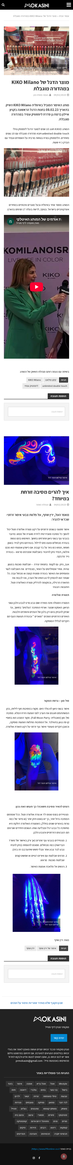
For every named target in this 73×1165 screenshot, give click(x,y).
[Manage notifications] (64, 1156)
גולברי (33, 1089)
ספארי (41, 1115)
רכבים (43, 1127)
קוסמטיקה (22, 1121)
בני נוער (53, 1089)
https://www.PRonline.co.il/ (45, 1148)
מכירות (18, 1102)
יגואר (26, 1096)
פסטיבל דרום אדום (40, 1121)
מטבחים (29, 1102)
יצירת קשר (59, 1038)
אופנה (29, 1083)
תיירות (33, 1127)
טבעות (64, 1096)
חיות (13, 1089)
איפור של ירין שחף (47, 948)
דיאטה (23, 1089)
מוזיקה (41, 1102)
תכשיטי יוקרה (60, 1133)
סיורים (51, 1115)
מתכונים (35, 1108)
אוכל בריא (41, 1083)
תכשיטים (45, 1133)
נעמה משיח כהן (40, 95)
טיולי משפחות (49, 1096)
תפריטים (21, 1133)
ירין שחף (30, 948)
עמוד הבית (64, 16)
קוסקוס (63, 1127)
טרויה (36, 1096)
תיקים (23, 1127)
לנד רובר (63, 1102)
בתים (43, 1089)
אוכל (52, 1083)
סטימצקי (63, 1115)
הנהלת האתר (42, 504)
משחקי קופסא (50, 1108)
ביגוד (10, 1083)
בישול (64, 1089)
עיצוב (30, 1115)
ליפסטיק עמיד (31, 385)
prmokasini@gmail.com (29, 1060)
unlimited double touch (54, 385)
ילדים (17, 1096)
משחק (64, 1108)
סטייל (14, 1108)
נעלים (23, 1108)
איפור (19, 1083)
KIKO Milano (34, 379)
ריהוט (53, 1127)
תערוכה (33, 1133)
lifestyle (63, 1083)
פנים (55, 1121)
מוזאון (52, 1102)
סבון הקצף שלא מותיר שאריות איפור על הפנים (37, 1003)
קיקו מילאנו (50, 379)
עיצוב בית (19, 1115)
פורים (64, 1121)
